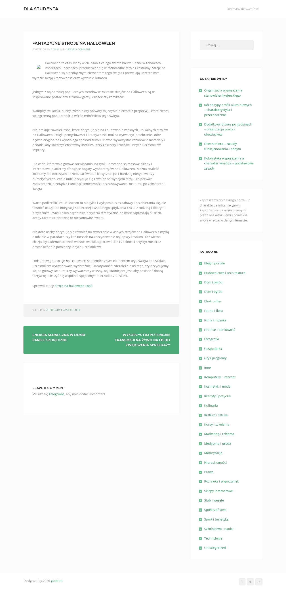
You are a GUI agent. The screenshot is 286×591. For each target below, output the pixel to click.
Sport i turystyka (216, 519)
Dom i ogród (213, 282)
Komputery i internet (220, 377)
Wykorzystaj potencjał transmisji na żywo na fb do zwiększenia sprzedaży (142, 340)
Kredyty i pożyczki (217, 396)
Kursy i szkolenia (216, 424)
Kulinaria (211, 405)
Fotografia (211, 339)
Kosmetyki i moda (217, 386)
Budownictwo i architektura (224, 273)
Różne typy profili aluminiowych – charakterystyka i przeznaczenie (228, 110)
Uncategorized (215, 548)
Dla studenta (40, 8)
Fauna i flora (213, 310)
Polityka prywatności (243, 9)
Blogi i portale (214, 263)
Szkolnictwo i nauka (218, 529)
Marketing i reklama (219, 434)
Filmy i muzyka (215, 320)
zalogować (56, 394)
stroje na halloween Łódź (73, 286)
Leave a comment (78, 49)
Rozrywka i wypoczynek (63, 310)
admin (55, 49)
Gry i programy (215, 358)
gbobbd (57, 580)
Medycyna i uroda (217, 443)
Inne (207, 368)
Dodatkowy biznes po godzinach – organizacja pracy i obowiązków (228, 129)
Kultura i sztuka (216, 415)
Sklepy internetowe (218, 491)
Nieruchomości (215, 462)
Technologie (213, 538)
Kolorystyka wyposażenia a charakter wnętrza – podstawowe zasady (229, 163)
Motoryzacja (213, 453)
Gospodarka (213, 349)
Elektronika (212, 301)
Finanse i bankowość (219, 329)
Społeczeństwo (215, 510)
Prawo (208, 472)
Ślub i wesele (214, 500)
